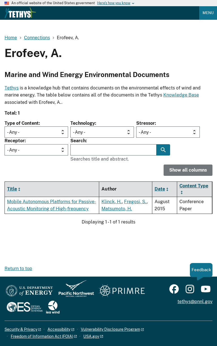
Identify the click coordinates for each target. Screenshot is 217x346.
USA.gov (91, 336)
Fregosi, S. (135, 201)
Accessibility (58, 329)
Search (78, 140)
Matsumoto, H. (116, 208)
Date (160, 189)
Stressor (145, 123)
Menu (208, 13)
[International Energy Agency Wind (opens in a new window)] (52, 307)
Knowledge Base (181, 95)
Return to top (18, 268)
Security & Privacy (21, 329)
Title (12, 189)
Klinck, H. (111, 201)
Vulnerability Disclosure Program (110, 329)
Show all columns (188, 170)
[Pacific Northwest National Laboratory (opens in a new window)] (74, 291)
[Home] (20, 12)
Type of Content (22, 123)
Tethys (12, 88)
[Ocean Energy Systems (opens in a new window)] (25, 307)
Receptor (15, 140)
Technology (82, 123)
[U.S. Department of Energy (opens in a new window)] (29, 291)
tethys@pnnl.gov (194, 301)
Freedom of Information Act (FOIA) (42, 336)
